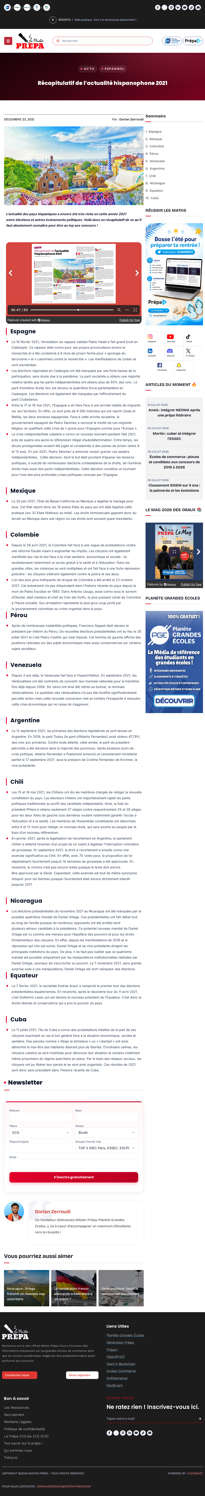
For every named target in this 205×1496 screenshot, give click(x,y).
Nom (78, 1110)
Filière (13, 1126)
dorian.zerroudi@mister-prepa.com (64, 1486)
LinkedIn (152, 356)
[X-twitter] (164, 7)
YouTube (171, 341)
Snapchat (181, 370)
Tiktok (189, 341)
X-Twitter (190, 356)
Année (79, 1126)
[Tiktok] (191, 7)
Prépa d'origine (19, 1141)
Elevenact (195, 1473)
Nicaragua (157, 183)
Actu (89, 68)
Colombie (157, 146)
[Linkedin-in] (178, 7)
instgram (152, 341)
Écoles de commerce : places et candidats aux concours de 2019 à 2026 (174, 462)
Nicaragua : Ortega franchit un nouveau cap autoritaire (26, 1294)
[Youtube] (185, 7)
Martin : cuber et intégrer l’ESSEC (174, 436)
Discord (170, 356)
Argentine (157, 168)
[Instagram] (171, 7)
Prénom (14, 1110)
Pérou (154, 154)
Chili (152, 176)
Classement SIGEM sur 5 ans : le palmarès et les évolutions (174, 488)
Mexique (156, 139)
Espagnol (115, 68)
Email (12, 1157)
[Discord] (198, 7)
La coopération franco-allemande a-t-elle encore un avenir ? (73, 1294)
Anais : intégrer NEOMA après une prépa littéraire (174, 412)
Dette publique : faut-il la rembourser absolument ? (120, 1294)
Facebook (162, 370)
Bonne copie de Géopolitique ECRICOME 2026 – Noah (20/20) (111, 19)
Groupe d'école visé (88, 1141)
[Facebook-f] (158, 7)
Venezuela (157, 161)
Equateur (156, 190)
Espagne (155, 131)
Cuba (155, 198)
